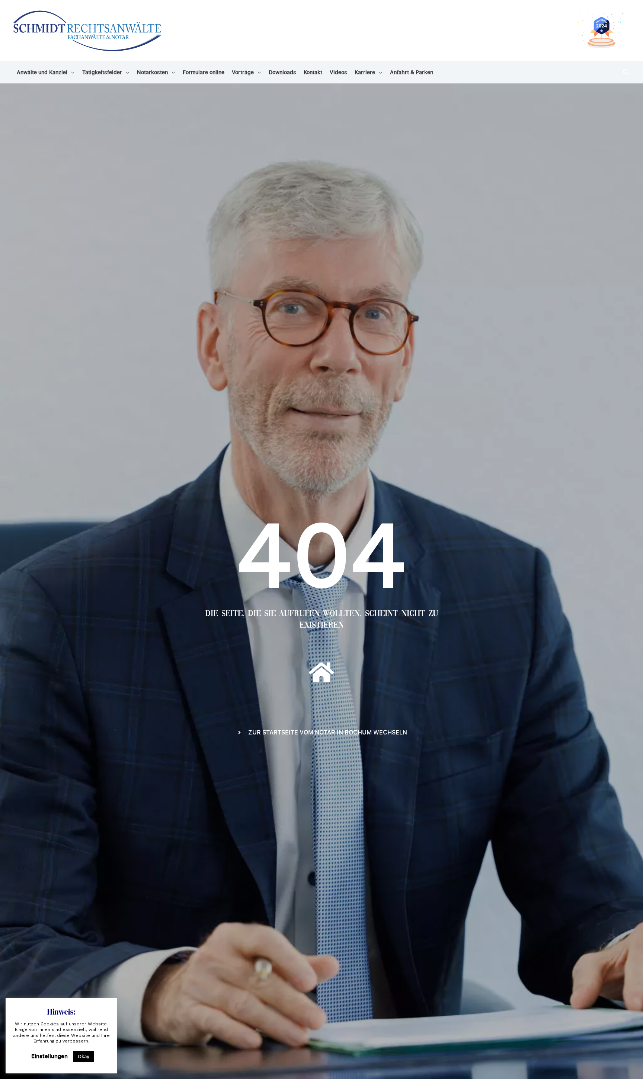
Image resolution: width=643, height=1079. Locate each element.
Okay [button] (83, 1056)
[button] (626, 72)
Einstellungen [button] (49, 1056)
